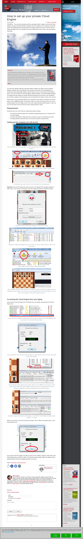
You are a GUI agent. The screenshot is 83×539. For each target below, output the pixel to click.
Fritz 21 (10, 70)
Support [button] (41, 1)
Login (72, 2)
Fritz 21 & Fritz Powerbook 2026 (68, 468)
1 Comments (53, 22)
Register (19, 498)
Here (27, 530)
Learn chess (52, 1)
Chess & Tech (42, 482)
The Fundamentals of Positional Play (70, 489)
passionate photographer (29, 481)
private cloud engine (21, 462)
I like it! (48, 22)
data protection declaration (9, 531)
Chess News (18, 9)
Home (13, 1)
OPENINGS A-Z (21, 1)
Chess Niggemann (48, 468)
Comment (9, 500)
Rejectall (66, 535)
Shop (6, 1)
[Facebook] (12, 466)
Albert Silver (16, 475)
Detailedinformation (55, 535)
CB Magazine (32, 1)
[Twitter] (16, 466)
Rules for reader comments (13, 492)
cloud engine (13, 462)
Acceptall (76, 535)
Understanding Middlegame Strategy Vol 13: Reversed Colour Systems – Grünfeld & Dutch (70, 51)
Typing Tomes (15, 483)
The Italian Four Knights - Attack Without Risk (68, 510)
